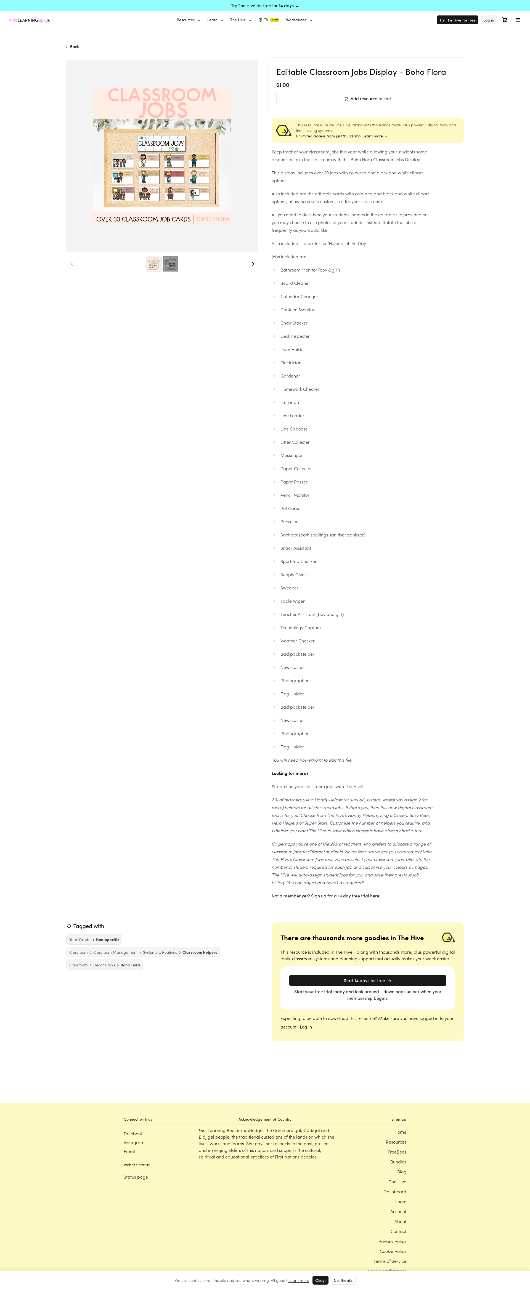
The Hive (238, 19)
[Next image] (252, 263)
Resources (186, 19)
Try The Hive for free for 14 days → (265, 5)
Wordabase (296, 19)
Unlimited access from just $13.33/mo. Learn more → (342, 136)
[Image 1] (154, 264)
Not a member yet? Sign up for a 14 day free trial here (325, 896)
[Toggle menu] (517, 19)
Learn (212, 19)
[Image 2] (170, 264)
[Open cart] (504, 19)
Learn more (298, 1280)
